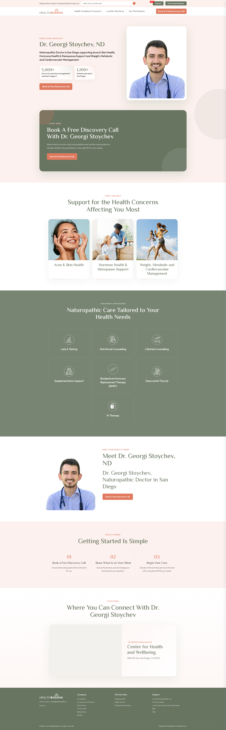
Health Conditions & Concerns (87, 11)
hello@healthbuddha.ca (59, 702)
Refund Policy (81, 712)
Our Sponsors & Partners (85, 702)
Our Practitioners (137, 11)
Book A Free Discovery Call (171, 11)
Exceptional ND (120, 699)
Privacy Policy (82, 709)
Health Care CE (120, 702)
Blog (153, 709)
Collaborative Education (123, 705)
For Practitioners (176, 3)
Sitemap (80, 715)
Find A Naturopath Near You (162, 699)
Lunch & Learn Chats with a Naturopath (165, 705)
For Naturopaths (158, 702)
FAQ (153, 712)
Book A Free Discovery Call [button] (55, 86)
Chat (41, 702)
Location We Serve (115, 11)
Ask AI (158, 3)
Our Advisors (81, 699)
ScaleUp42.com (181, 726)
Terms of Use (81, 705)
